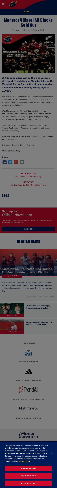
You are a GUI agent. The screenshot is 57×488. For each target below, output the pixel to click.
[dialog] (28, 465)
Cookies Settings (28, 468)
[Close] (51, 453)
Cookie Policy (24, 461)
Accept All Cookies (28, 483)
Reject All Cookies (28, 476)
